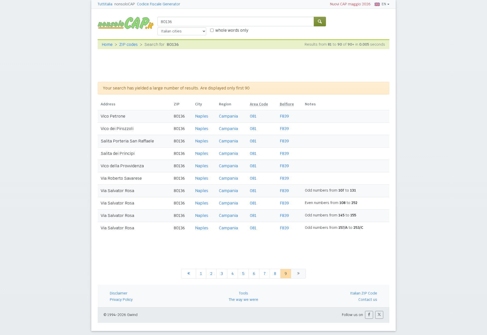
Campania (228, 116)
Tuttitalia (105, 4)
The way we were (243, 299)
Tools (243, 293)
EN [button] (384, 4)
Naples (201, 116)
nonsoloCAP (124, 4)
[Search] (320, 21)
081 (253, 116)
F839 (284, 116)
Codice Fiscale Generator (158, 4)
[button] (369, 315)
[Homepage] (128, 22)
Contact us (367, 299)
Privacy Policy (121, 299)
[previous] (188, 273)
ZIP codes (128, 44)
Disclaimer (118, 293)
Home (107, 44)
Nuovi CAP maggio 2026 (350, 4)
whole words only (231, 30)
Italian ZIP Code (363, 293)
